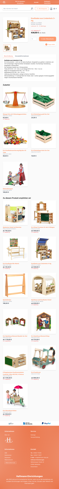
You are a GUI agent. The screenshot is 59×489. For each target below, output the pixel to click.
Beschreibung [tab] (8, 56)
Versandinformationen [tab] (22, 56)
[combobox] (18, 8)
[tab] (6, 48)
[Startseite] (16, 440)
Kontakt (36, 2)
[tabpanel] (15, 29)
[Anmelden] (51, 8)
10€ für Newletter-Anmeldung (20, 2)
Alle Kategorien (43, 8)
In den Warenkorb (47, 39)
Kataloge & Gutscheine (47, 2)
